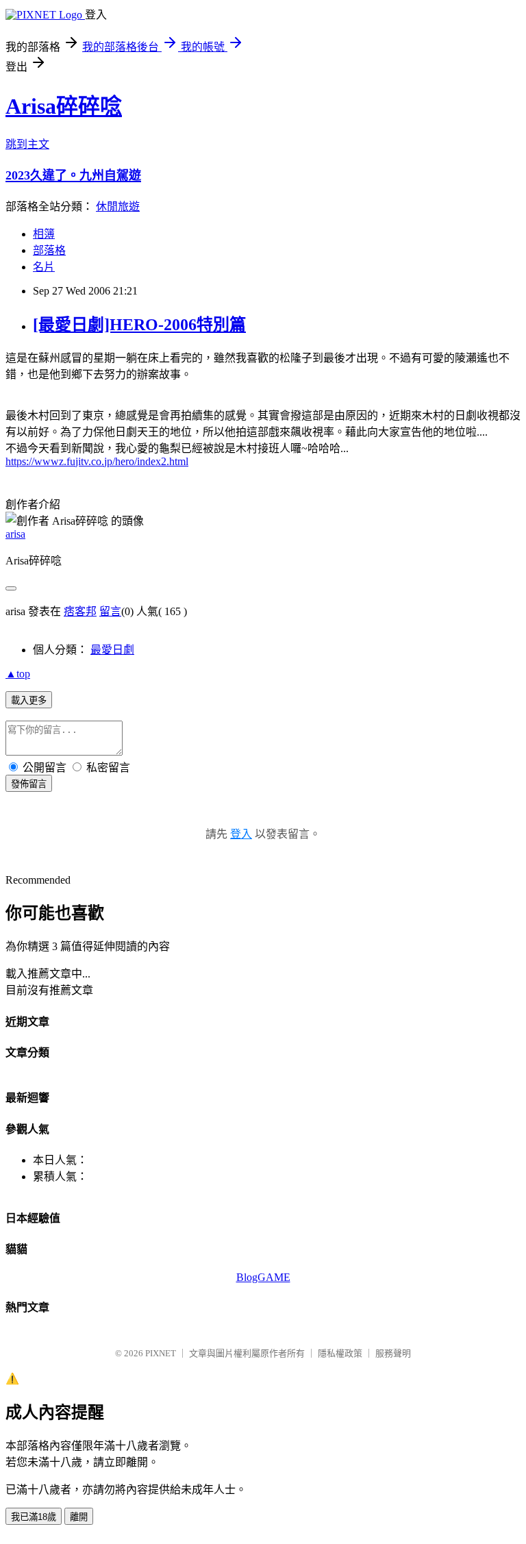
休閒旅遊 (118, 206)
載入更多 (29, 700)
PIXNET (160, 1353)
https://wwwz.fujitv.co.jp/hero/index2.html (96, 461)
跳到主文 (27, 144)
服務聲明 (393, 1353)
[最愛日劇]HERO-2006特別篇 (139, 325)
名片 (44, 267)
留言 (110, 611)
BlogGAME (263, 1277)
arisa (15, 534)
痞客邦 (80, 611)
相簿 (44, 234)
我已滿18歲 (33, 1517)
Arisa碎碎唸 (63, 106)
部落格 (49, 250)
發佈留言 (29, 784)
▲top (17, 674)
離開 (79, 1517)
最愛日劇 (112, 650)
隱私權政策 (340, 1353)
